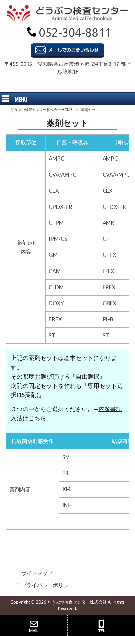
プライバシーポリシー (47, 585)
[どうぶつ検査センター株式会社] (67, 19)
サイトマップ (37, 573)
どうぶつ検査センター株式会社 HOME (41, 109)
